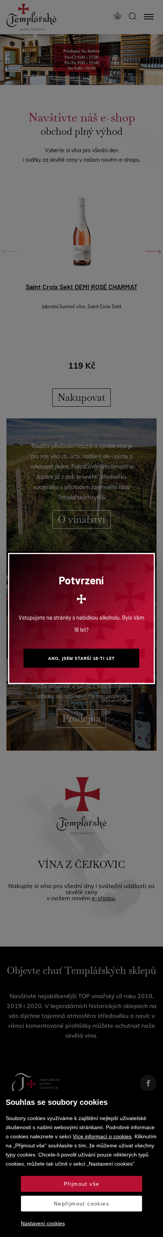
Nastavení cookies (43, 1223)
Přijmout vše (82, 1184)
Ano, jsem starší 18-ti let (81, 658)
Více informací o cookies (102, 1136)
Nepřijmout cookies (81, 1204)
